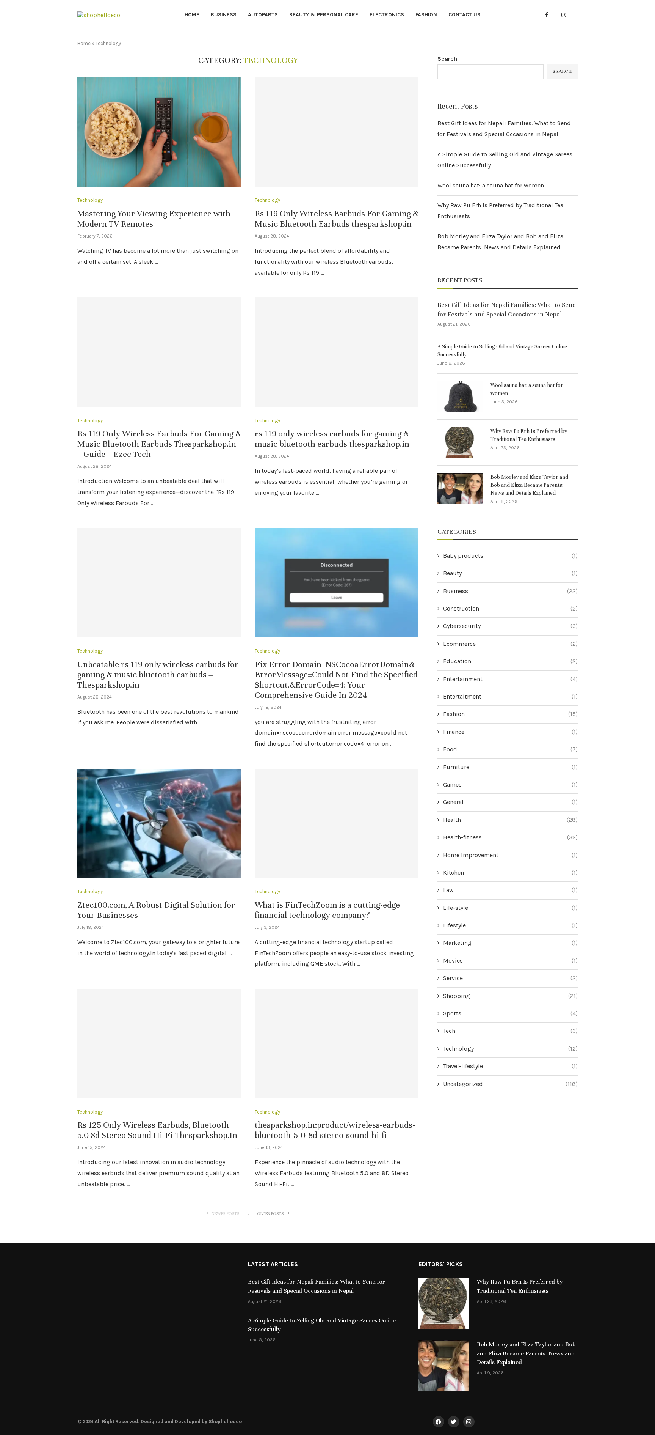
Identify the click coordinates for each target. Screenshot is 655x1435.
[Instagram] (563, 15)
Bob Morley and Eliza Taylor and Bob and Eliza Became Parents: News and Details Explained (529, 485)
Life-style (510, 907)
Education (510, 661)
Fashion (426, 14)
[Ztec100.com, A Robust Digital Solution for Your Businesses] (159, 823)
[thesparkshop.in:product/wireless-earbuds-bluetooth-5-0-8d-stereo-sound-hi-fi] (336, 1043)
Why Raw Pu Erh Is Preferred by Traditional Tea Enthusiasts (528, 435)
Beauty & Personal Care (323, 14)
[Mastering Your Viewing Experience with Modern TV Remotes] (159, 132)
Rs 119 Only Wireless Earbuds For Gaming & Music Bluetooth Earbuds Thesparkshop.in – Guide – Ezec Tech (159, 443)
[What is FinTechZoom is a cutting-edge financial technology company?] (336, 823)
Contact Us (464, 14)
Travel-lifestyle (510, 1066)
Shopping (510, 995)
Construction (510, 608)
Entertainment (510, 679)
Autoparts (263, 14)
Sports (510, 1013)
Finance (510, 731)
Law (510, 890)
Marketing (510, 942)
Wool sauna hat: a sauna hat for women (490, 185)
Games (510, 784)
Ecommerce (510, 643)
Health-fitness (510, 837)
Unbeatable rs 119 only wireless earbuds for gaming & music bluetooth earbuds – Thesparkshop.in (157, 674)
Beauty (510, 573)
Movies (510, 960)
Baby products (510, 555)
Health (510, 819)
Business (224, 14)
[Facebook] (546, 15)
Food (510, 749)
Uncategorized (510, 1083)
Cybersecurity (510, 625)
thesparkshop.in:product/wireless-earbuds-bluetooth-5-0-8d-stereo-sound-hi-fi (335, 1130)
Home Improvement (510, 855)
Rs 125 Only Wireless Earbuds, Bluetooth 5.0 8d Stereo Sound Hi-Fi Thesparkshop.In (157, 1130)
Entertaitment (510, 696)
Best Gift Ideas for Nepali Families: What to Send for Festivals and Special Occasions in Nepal (506, 309)
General (510, 802)
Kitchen (510, 872)
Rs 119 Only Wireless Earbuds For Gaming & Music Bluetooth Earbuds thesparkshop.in (336, 218)
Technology (510, 1048)
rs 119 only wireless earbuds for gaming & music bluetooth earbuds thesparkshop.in (332, 438)
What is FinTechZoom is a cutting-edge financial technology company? (327, 910)
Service (510, 978)
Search (447, 58)
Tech (510, 1030)
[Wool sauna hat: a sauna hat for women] (460, 396)
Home (192, 14)
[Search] (574, 15)
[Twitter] (554, 15)
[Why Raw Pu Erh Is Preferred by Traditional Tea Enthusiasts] (460, 442)
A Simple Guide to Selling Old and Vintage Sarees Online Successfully (502, 350)
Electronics (387, 14)
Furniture (510, 767)
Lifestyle (510, 925)
